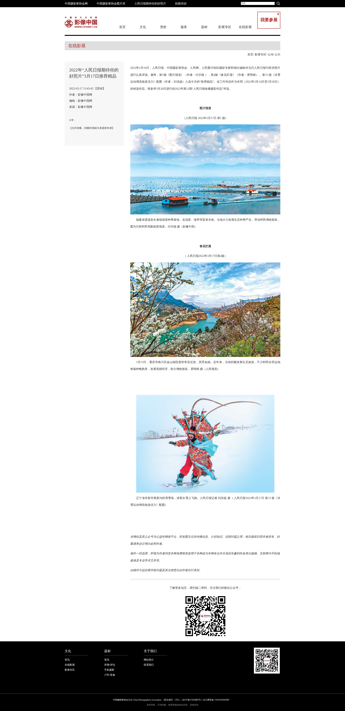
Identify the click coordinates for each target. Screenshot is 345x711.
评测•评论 (109, 664)
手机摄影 (109, 670)
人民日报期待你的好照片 (150, 3)
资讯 (67, 659)
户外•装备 (109, 675)
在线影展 (245, 27)
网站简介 (149, 659)
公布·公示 (274, 54)
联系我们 (149, 664)
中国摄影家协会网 (76, 3)
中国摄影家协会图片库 (111, 3)
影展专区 (224, 27)
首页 (122, 27)
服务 (184, 27)
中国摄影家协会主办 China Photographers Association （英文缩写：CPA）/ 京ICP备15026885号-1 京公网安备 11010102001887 (171, 700)
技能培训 (181, 3)
